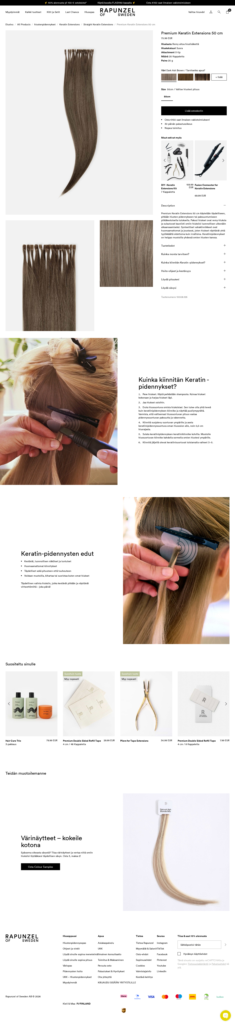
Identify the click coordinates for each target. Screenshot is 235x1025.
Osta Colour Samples (40, 866)
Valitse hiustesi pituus (187, 89)
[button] (79, 122)
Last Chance (72, 12)
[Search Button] (219, 12)
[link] (167, 97)
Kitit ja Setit (53, 12)
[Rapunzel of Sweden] (117, 12)
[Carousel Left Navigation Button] (164, 160)
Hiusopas (89, 12)
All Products (23, 24)
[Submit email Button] (225, 945)
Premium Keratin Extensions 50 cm (136, 24)
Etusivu (9, 24)
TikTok (160, 948)
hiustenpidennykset (45, 24)
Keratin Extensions (69, 24)
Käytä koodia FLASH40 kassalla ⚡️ (116, 2)
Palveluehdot (219, 963)
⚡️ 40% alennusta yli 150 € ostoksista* (65, 2)
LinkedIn (161, 971)
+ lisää (219, 77)
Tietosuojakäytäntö (198, 963)
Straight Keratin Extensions (98, 24)
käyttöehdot (200, 953)
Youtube (161, 965)
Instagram (162, 942)
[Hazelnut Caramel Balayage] (202, 77)
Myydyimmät (13, 12)
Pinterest (162, 960)
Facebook (162, 954)
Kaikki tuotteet (33, 12)
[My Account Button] (211, 12)
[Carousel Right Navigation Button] (223, 160)
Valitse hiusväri (196, 12)
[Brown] (185, 77)
